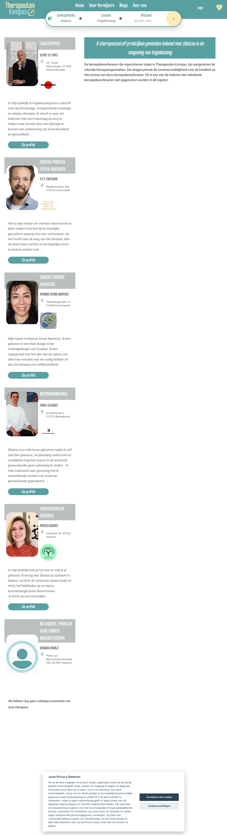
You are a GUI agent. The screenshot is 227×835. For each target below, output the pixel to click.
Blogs (123, 5)
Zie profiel (28, 144)
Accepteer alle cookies (159, 797)
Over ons (140, 5)
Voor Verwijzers (101, 5)
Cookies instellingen (159, 805)
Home (79, 5)
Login (200, 7)
